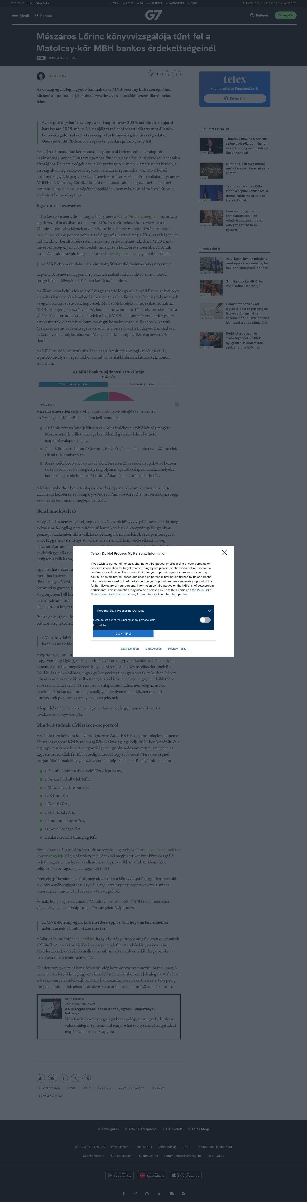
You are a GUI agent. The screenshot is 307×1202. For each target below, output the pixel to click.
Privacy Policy (177, 648)
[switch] (205, 620)
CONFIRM (123, 633)
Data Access (153, 648)
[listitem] (152, 611)
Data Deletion (130, 648)
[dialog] (153, 601)
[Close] (226, 554)
